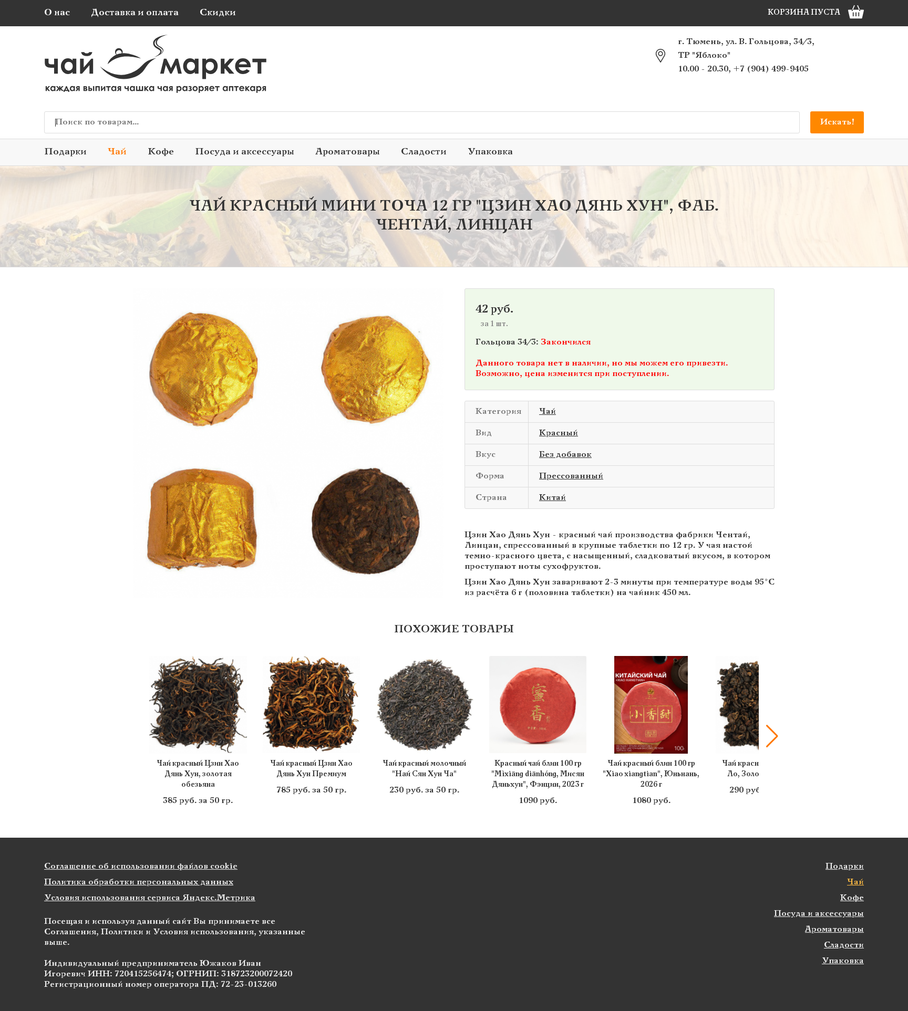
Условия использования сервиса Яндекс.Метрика (149, 898)
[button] (136, 736)
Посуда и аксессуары (244, 152)
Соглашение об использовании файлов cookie (141, 866)
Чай (117, 152)
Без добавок (565, 454)
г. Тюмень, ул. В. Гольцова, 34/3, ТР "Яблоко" (746, 48)
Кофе (161, 152)
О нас (57, 12)
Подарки (65, 152)
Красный (558, 433)
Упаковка (490, 152)
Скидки (218, 12)
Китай (552, 498)
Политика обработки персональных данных (138, 882)
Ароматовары (347, 152)
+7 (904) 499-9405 (771, 69)
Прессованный (571, 476)
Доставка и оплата (135, 12)
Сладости (424, 152)
